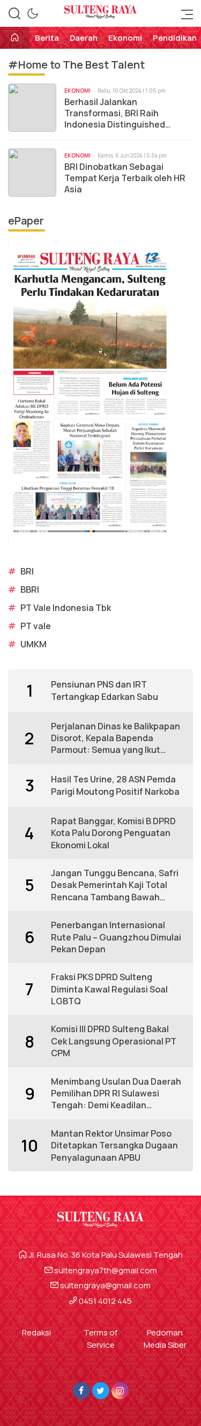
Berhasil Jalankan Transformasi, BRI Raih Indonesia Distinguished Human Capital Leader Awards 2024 (126, 113)
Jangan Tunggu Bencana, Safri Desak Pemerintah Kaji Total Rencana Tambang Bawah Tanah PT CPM (114, 885)
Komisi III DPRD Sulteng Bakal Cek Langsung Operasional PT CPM (113, 1041)
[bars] (184, 13)
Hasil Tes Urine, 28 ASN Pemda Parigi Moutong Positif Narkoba (115, 785)
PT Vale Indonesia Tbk (65, 608)
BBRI (29, 589)
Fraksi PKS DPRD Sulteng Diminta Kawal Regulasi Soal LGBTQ (109, 989)
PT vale (35, 626)
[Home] (14, 38)
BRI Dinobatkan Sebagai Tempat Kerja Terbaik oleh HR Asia (124, 178)
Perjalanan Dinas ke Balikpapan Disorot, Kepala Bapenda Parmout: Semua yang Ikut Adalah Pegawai (115, 738)
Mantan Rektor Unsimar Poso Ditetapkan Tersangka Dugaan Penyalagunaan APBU (114, 1145)
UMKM (33, 644)
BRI (27, 571)
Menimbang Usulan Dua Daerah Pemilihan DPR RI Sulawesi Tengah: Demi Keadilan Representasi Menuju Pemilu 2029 (116, 1093)
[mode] (32, 13)
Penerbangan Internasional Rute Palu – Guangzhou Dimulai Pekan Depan (116, 937)
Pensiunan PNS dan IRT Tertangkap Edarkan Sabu (104, 690)
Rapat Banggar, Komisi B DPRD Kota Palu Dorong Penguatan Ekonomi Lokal (113, 833)
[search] (14, 13)
